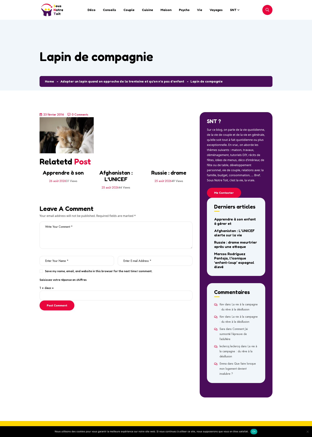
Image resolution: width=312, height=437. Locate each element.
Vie (199, 10)
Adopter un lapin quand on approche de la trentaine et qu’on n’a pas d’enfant (122, 81)
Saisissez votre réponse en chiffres (63, 280)
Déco (92, 10)
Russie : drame (168, 172)
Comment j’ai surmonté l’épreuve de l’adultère (234, 334)
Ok (253, 431)
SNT (233, 10)
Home (49, 81)
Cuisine (147, 10)
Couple (129, 10)
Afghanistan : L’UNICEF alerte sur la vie (234, 233)
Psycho (184, 10)
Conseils (109, 10)
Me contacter (224, 192)
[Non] (307, 431)
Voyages (216, 10)
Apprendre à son (63, 172)
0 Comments (80, 115)
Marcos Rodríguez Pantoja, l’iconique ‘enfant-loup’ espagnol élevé (234, 260)
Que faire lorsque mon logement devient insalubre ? (238, 369)
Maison (166, 10)
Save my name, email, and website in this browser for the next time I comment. (98, 271)
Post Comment (57, 305)
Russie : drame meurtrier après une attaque (235, 244)
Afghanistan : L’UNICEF (116, 175)
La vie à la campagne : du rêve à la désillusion (238, 351)
